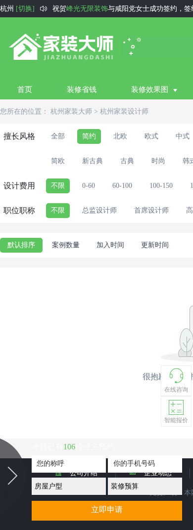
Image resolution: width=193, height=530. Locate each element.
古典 (127, 161)
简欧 (58, 161)
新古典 (92, 161)
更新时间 (155, 245)
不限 (58, 185)
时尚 (158, 161)
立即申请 (107, 509)
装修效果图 (149, 89)
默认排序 (21, 245)
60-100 (122, 185)
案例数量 (66, 245)
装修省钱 (81, 89)
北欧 (120, 136)
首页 (24, 89)
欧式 (151, 136)
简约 (89, 136)
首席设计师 (151, 210)
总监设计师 (99, 210)
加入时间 (110, 245)
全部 (58, 136)
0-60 (88, 185)
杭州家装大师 (71, 111)
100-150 (161, 185)
